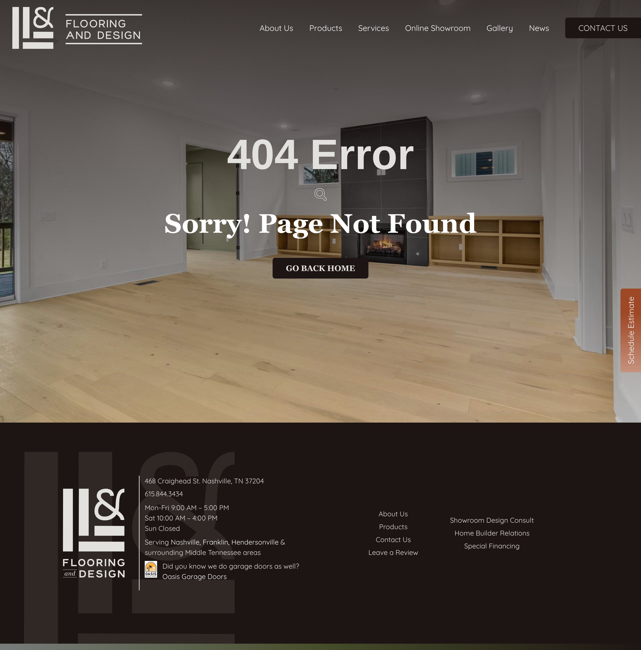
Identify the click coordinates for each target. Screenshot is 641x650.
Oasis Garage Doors (194, 576)
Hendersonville (255, 542)
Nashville (185, 542)
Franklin (215, 542)
